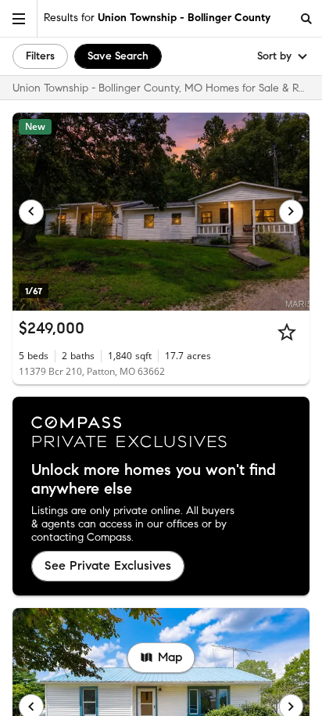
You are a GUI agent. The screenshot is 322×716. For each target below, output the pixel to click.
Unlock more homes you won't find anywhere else (153, 479)
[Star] (286, 332)
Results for (157, 17)
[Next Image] (291, 212)
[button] (19, 18)
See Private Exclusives (108, 565)
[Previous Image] (31, 212)
